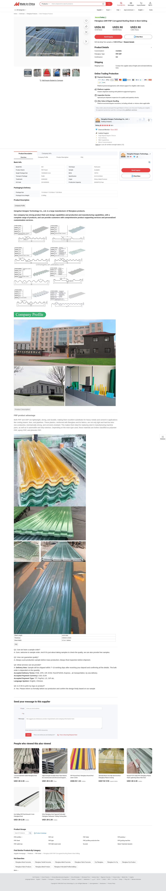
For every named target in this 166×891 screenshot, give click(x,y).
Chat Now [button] (139, 37)
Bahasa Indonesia (136, 879)
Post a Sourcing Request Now (67, 735)
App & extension (129, 10)
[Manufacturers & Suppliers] (24, 4)
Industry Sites (95, 877)
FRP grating (121, 837)
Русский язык (65, 879)
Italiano (73, 879)
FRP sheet (17, 840)
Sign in (150, 5)
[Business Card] (149, 162)
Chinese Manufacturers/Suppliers (60, 877)
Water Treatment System (125, 844)
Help (118, 10)
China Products (45, 877)
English (38, 879)
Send (28, 735)
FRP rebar (86, 837)
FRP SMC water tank (54, 844)
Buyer (108, 10)
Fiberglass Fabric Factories (83, 862)
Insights (131, 877)
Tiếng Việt (127, 879)
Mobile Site (124, 877)
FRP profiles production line (91, 840)
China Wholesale (75, 877)
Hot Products (35, 877)
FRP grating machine (124, 840)
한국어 (98, 879)
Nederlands (87, 879)
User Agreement (94, 883)
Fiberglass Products (32, 13)
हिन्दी (109, 879)
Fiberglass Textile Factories (43, 862)
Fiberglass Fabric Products (23, 867)
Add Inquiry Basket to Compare (52, 80)
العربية (93, 879)
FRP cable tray (18, 844)
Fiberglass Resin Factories (23, 862)
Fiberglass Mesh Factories (63, 862)
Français (58, 879)
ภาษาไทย (114, 879)
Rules (151, 10)
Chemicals (22, 13)
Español (44, 879)
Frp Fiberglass (99, 862)
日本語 (104, 879)
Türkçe (120, 879)
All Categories (20, 10)
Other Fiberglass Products (46, 13)
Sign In (97, 145)
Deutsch (79, 879)
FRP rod (50, 837)
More (15, 870)
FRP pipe (51, 840)
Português (51, 879)
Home (15, 13)
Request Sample (129, 42)
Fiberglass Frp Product (129, 862)
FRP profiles (17, 837)
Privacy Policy (111, 883)
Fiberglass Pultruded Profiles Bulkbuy (65, 867)
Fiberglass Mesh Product (42, 867)
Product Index (116, 877)
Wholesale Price (86, 877)
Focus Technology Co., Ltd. (70, 883)
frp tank (85, 844)
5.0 (128, 157)
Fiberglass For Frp (112, 862)
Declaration (103, 883)
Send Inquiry (108, 37)
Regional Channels (106, 877)
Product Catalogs (41, 833)
